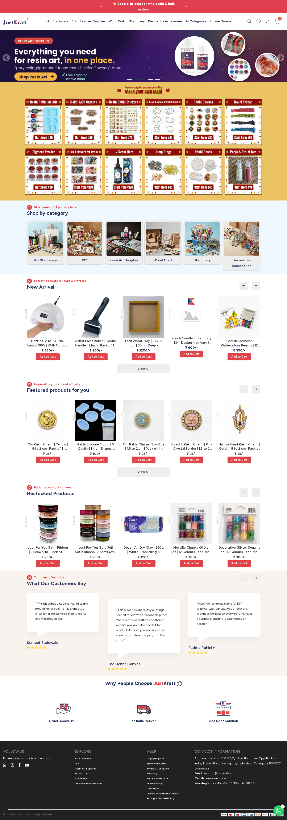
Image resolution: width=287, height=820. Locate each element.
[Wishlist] (258, 21)
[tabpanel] (143, 56)
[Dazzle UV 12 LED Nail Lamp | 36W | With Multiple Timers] (47, 317)
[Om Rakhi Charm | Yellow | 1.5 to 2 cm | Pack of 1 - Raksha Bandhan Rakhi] (47, 420)
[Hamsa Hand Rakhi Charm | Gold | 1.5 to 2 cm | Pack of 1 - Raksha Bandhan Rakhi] (239, 420)
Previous (4, 56)
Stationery (137, 21)
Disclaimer (153, 788)
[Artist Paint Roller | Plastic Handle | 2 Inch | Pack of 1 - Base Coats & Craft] (95, 317)
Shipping (152, 773)
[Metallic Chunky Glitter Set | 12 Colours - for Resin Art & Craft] (191, 523)
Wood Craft (117, 21)
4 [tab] (157, 79)
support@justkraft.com (220, 773)
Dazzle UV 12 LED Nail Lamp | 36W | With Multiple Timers (47, 343)
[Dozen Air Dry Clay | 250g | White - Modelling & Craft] (143, 523)
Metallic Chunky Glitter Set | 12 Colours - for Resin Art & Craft (191, 549)
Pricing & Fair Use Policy (160, 798)
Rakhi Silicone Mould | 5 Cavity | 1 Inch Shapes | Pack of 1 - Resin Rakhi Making (95, 446)
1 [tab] (129, 79)
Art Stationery (57, 21)
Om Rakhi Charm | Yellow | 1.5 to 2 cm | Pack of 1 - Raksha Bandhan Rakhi (48, 446)
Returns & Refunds (157, 778)
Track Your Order (156, 763)
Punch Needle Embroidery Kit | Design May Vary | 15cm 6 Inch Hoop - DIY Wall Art (191, 340)
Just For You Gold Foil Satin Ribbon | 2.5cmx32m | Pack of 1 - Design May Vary (95, 549)
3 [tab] (150, 79)
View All (143, 369)
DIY (73, 21)
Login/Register (155, 758)
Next (278, 56)
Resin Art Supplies (92, 21)
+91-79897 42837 (216, 778)
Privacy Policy (154, 783)
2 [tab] (137, 79)
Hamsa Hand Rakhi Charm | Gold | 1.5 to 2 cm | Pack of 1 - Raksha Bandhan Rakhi (239, 446)
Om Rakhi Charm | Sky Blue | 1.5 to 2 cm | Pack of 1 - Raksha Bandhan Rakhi (143, 446)
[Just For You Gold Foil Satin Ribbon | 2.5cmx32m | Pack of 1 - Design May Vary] (95, 523)
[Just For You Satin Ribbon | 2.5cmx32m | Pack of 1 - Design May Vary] (47, 523)
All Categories (196, 21)
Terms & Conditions (158, 768)
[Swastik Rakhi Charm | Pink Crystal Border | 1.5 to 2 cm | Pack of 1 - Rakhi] (191, 420)
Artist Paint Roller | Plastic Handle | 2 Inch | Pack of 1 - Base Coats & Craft (95, 343)
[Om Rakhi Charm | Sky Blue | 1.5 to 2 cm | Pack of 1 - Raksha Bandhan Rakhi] (143, 420)
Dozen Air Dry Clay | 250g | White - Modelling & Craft (144, 549)
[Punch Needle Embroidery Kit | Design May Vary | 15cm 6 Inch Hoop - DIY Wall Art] (191, 315)
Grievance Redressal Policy (162, 793)
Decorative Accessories (165, 21)
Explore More (218, 21)
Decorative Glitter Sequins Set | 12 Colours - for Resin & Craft (239, 549)
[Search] (249, 21)
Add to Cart (48, 356)
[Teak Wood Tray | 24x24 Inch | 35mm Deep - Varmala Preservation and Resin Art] (143, 317)
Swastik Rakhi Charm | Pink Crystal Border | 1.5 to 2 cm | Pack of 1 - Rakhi (191, 446)
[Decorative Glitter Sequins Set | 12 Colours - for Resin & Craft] (239, 523)
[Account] (267, 21)
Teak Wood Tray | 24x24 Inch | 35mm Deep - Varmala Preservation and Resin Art (143, 343)
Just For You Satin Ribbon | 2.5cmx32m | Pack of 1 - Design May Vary (48, 549)
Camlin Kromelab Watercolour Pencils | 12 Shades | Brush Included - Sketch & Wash (239, 343)
